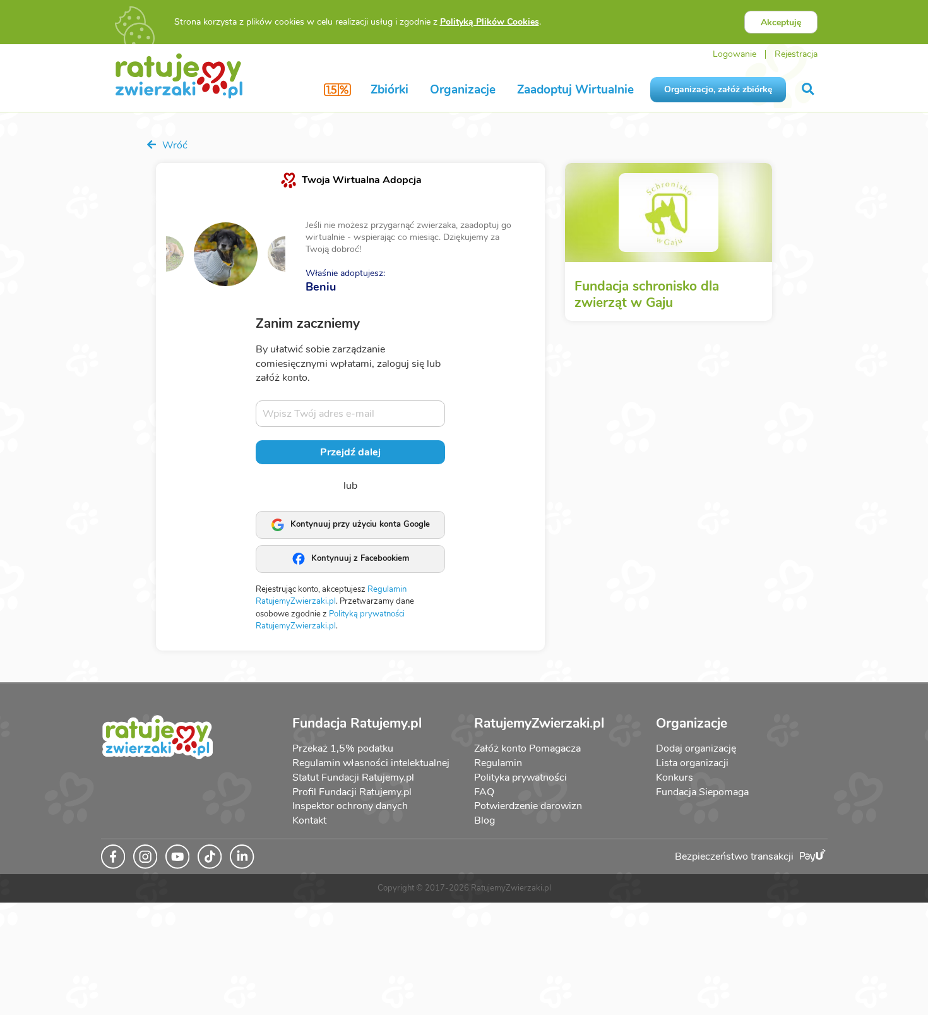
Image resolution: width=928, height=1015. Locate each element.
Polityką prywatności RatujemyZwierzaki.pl (330, 620)
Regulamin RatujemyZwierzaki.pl (331, 596)
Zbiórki (389, 89)
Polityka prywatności (520, 777)
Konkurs (674, 777)
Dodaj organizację (696, 748)
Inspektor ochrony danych (350, 806)
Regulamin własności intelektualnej (370, 763)
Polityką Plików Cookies (489, 22)
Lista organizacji (692, 763)
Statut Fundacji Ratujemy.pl (353, 777)
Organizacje (463, 89)
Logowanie (734, 54)
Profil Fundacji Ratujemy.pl (352, 792)
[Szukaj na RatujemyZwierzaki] (809, 89)
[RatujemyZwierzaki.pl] (179, 75)
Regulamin (498, 763)
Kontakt (309, 820)
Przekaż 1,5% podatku (342, 748)
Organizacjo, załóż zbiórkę (718, 89)
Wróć (173, 145)
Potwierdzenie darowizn (528, 806)
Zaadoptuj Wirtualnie (575, 89)
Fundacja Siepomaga (702, 792)
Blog (484, 820)
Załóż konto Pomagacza (527, 748)
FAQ (484, 792)
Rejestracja (796, 54)
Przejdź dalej (350, 452)
